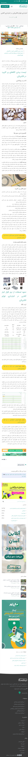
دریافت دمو (16, 1)
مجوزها (22, 746)
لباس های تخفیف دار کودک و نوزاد (19, 665)
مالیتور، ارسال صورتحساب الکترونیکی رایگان (18, 515)
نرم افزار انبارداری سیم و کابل (18, 706)
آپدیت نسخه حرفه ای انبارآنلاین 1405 (11, 586)
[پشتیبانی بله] (19, 693)
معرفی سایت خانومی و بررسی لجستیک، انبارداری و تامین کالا (11, 593)
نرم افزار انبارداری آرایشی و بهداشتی (17, 709)
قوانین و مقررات (21, 748)
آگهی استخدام (21, 742)
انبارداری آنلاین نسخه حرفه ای (20, 655)
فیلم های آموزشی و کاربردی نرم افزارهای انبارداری (17, 508)
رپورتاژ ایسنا (23, 513)
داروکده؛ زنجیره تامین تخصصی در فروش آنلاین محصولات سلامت (11, 580)
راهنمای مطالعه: (19, 49)
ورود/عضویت (23, 1)
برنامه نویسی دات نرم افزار (11, 755)
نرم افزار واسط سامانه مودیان (18, 734)
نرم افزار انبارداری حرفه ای (19, 702)
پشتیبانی (22, 753)
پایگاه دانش (21, 729)
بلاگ (17, 26)
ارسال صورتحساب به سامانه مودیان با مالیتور (18, 518)
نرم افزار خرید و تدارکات (19, 713)
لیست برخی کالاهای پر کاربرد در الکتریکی (15, 51)
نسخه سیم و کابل (21, 465)
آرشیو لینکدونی (13, 520)
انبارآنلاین (23, 511)
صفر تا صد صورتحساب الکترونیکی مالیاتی (18, 660)
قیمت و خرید (21, 725)
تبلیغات (22, 732)
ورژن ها (22, 744)
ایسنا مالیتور (23, 663)
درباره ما (22, 721)
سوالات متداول (21, 723)
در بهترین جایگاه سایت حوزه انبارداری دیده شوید (17, 658)
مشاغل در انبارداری (9, 26)
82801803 (3, 3)
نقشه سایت (21, 750)
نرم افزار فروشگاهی (20, 711)
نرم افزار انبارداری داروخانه (19, 704)
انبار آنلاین (21, 26)
